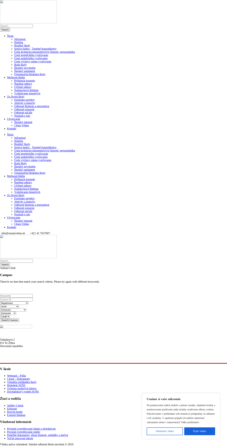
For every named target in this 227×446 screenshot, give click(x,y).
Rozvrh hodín (15, 411)
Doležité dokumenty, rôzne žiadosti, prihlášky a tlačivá (37, 435)
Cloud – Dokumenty (18, 378)
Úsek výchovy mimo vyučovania (32, 61)
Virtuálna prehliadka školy (22, 382)
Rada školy (20, 64)
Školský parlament (24, 71)
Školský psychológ (24, 67)
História (18, 42)
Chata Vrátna (21, 125)
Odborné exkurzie (24, 109)
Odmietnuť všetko (165, 431)
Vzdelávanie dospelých (27, 93)
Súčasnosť (20, 39)
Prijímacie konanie (24, 80)
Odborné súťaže (23, 112)
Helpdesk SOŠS (16, 385)
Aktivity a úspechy (24, 102)
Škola (10, 35)
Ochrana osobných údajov (22, 388)
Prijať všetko (199, 431)
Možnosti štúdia (16, 77)
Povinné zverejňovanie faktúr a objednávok (31, 428)
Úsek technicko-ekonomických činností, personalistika (44, 51)
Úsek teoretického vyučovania (31, 55)
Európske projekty (24, 99)
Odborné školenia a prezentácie (31, 106)
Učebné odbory (23, 87)
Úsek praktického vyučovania (31, 58)
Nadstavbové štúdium (26, 90)
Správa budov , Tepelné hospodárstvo (35, 48)
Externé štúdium (16, 415)
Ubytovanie (13, 118)
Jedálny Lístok (15, 405)
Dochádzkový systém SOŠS (23, 391)
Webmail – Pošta (16, 375)
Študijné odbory (23, 83)
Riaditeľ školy (22, 45)
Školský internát (23, 122)
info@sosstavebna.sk (11, 358)
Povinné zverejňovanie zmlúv (23, 431)
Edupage (12, 408)
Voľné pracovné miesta (20, 438)
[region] (181, 416)
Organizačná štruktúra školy (30, 74)
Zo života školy (15, 96)
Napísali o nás (22, 115)
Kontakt (11, 128)
